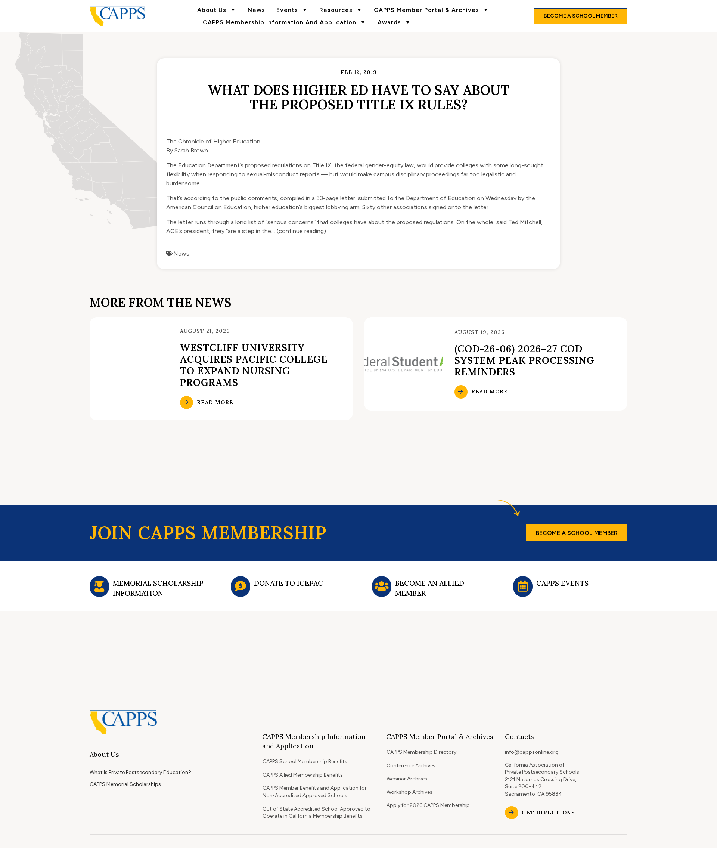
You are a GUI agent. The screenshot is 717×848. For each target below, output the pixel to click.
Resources (336, 9)
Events (287, 9)
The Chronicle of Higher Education (213, 141)
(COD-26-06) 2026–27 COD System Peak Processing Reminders (524, 360)
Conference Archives (411, 765)
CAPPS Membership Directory (421, 752)
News (256, 9)
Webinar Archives (407, 779)
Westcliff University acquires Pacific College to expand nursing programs (254, 365)
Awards (389, 22)
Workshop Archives (409, 792)
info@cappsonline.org (532, 752)
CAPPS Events (562, 583)
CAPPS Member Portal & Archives (426, 9)
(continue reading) (301, 231)
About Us (211, 9)
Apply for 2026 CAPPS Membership (428, 805)
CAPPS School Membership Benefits (305, 761)
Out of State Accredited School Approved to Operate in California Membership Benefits (316, 813)
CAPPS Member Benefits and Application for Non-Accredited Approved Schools (315, 792)
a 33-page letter (333, 198)
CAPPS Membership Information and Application (279, 22)
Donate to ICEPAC (288, 583)
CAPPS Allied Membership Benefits (303, 775)
